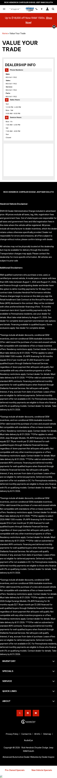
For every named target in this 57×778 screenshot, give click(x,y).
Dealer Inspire (48, 757)
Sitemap (47, 734)
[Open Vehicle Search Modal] (53, 9)
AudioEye (28, 740)
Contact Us (26, 734)
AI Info (37, 734)
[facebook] (28, 713)
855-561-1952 (11, 77)
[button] (54, 27)
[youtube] (36, 713)
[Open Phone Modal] (36, 9)
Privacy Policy (12, 734)
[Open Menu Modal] (4, 9)
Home (5, 33)
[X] (20, 713)
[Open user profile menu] (47, 9)
